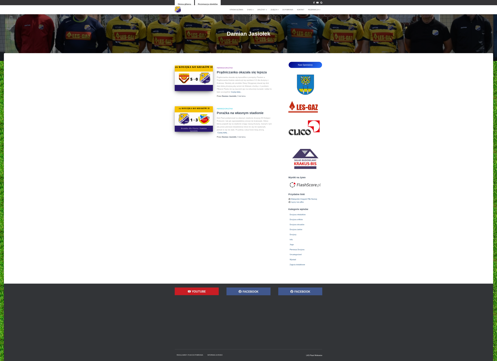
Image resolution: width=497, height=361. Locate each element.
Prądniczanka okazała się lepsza (242, 72)
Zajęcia (274, 10)
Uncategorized (296, 254)
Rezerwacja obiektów (208, 4)
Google (321, 3)
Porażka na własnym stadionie (240, 113)
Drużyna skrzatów (297, 224)
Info (291, 240)
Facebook (314, 3)
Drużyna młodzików (298, 214)
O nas (249, 10)
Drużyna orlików (296, 219)
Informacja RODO (214, 355)
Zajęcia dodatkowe (297, 265)
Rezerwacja (313, 10)
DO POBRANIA (287, 10)
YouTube (317, 3)
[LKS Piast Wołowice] (178, 9)
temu (241, 96)
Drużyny (261, 10)
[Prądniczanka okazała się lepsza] (194, 78)
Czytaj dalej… (236, 92)
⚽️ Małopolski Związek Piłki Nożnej (302, 199)
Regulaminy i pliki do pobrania (190, 355)
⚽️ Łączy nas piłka (296, 202)
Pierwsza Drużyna (225, 68)
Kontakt (300, 10)
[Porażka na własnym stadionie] (194, 119)
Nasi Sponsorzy (305, 65)
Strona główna (184, 4)
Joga (292, 244)
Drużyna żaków (296, 229)
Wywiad (293, 259)
